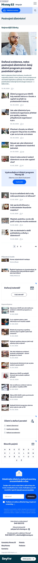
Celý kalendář (19, 294)
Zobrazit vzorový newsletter (25, 490)
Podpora (22, 545)
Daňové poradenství (13, 432)
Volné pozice (27, 559)
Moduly (22, 542)
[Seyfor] (7, 559)
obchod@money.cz (24, 535)
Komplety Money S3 (8, 542)
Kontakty (4, 549)
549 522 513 (19, 523)
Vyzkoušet (19, 182)
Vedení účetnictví (12, 425)
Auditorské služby (12, 429)
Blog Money (5, 545)
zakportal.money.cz (19, 529)
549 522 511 (10, 535)
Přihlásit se (31, 496)
